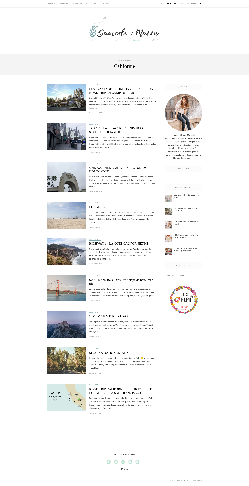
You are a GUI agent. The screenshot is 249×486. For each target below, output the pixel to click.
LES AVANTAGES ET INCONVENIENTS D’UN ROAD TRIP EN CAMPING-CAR (121, 90)
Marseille (63, 3)
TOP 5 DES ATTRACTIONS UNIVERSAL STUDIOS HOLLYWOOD (117, 130)
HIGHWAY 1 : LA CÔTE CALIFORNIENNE (118, 243)
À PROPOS (104, 3)
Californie (95, 84)
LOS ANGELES (99, 207)
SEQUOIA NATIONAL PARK (109, 353)
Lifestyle (51, 3)
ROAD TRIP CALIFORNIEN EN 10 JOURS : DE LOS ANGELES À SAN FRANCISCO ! (121, 391)
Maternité (77, 3)
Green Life (91, 3)
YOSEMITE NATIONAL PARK (110, 316)
